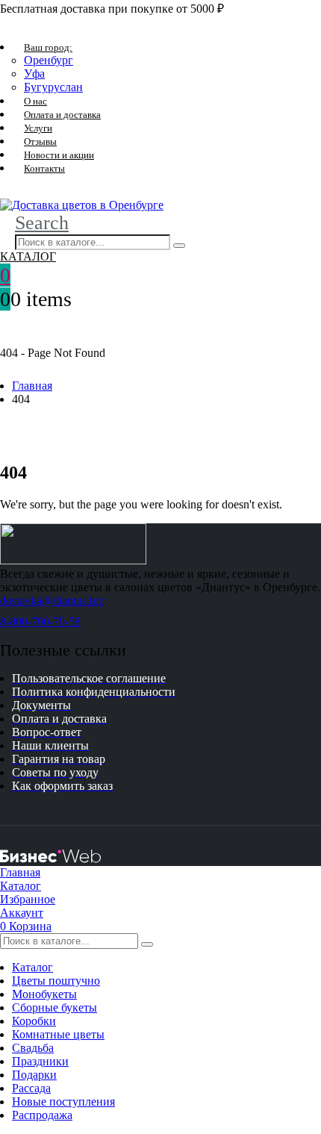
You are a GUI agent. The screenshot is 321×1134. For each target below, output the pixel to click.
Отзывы (40, 141)
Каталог (32, 967)
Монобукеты (44, 994)
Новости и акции (59, 155)
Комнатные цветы (58, 1034)
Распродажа (42, 1115)
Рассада (31, 1088)
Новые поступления (63, 1101)
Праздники (40, 1061)
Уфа (34, 73)
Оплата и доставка (62, 114)
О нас (35, 101)
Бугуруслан (53, 87)
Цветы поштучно (56, 980)
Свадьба (33, 1047)
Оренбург (48, 60)
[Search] (179, 245)
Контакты (44, 168)
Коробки (34, 1021)
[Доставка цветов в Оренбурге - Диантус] (81, 205)
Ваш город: (48, 47)
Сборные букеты (54, 1007)
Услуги (38, 128)
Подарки (34, 1074)
